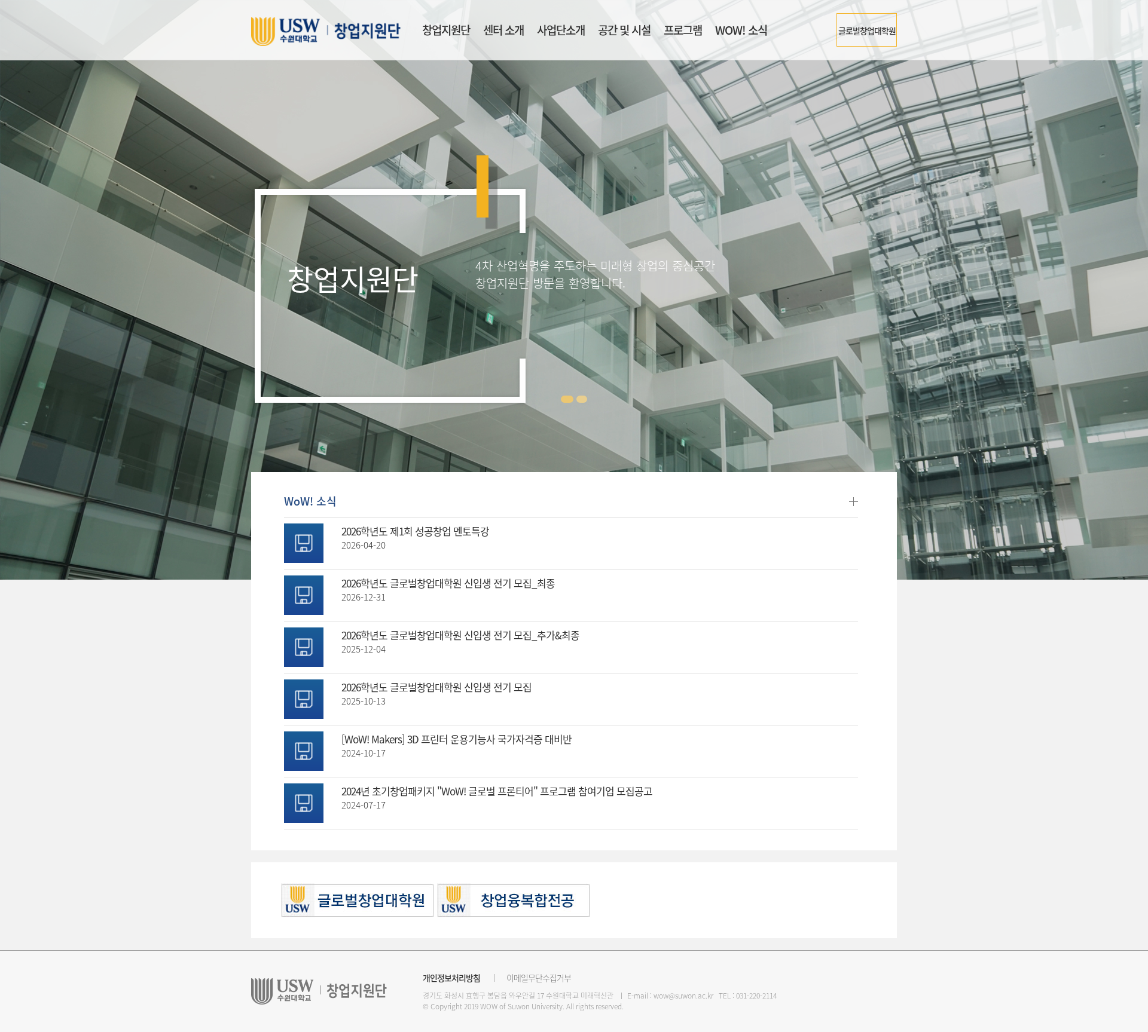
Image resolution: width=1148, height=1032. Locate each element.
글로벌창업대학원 (867, 30)
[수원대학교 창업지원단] (326, 31)
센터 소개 (503, 30)
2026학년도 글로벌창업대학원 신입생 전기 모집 (436, 686)
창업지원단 (446, 30)
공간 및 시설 (624, 30)
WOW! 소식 (741, 30)
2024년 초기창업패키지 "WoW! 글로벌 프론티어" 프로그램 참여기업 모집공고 (496, 790)
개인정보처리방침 (451, 978)
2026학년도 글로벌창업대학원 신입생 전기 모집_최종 (448, 582)
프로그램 (683, 30)
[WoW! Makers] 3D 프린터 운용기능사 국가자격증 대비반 (456, 738)
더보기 (853, 501)
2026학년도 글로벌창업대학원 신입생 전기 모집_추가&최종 (460, 634)
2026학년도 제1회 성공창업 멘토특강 (415, 530)
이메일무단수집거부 (538, 978)
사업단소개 (561, 30)
